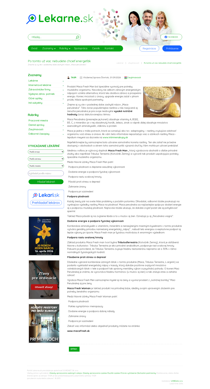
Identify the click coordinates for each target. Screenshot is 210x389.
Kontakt (109, 48)
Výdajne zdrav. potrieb (41, 93)
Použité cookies (113, 373)
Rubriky (63, 48)
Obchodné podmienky (146, 373)
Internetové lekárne (39, 85)
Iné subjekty (35, 102)
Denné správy (36, 124)
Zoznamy (47, 48)
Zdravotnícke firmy (39, 89)
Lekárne (119, 63)
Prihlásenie (172, 48)
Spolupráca (80, 48)
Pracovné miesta (38, 120)
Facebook (172, 37)
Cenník (96, 48)
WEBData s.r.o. (177, 381)
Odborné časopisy (38, 133)
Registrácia (149, 48)
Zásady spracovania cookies (95, 373)
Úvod (34, 48)
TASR (73, 77)
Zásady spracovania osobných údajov (65, 373)
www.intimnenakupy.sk (115, 137)
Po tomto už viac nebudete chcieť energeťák (162, 63)
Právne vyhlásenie (128, 373)
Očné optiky (35, 98)
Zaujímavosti (133, 63)
